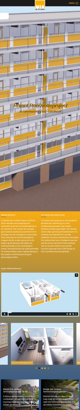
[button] (36, 368)
